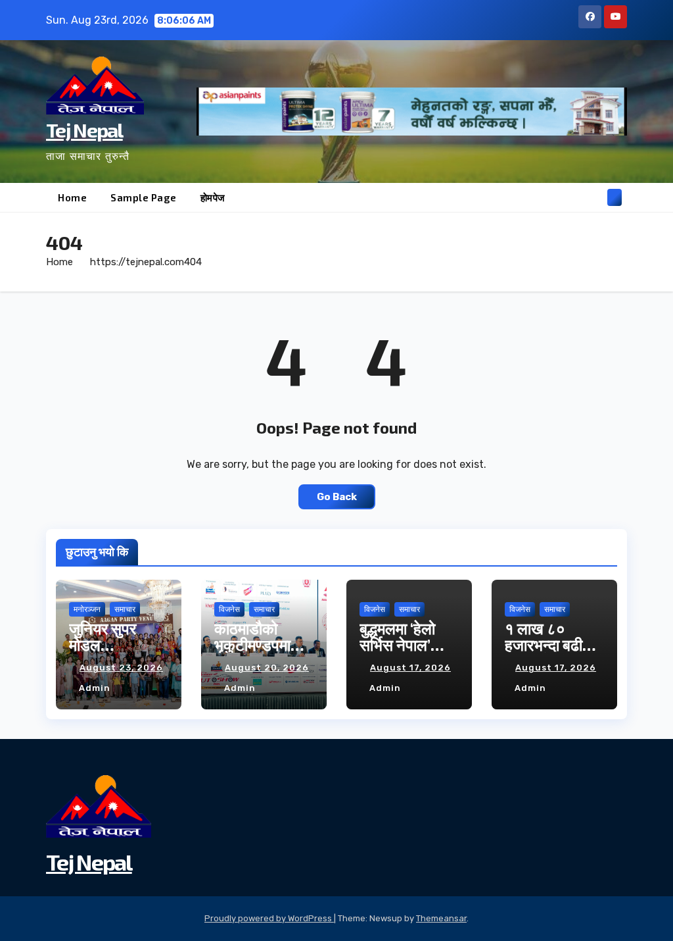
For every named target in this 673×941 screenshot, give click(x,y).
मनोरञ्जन (87, 609)
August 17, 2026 (410, 668)
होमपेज (212, 197)
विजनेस (229, 609)
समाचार (124, 609)
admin (94, 688)
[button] (593, 197)
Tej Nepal (84, 129)
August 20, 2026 (267, 668)
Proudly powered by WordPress (269, 918)
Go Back (337, 497)
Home (72, 197)
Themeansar (441, 918)
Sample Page (143, 197)
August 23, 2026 (121, 668)
